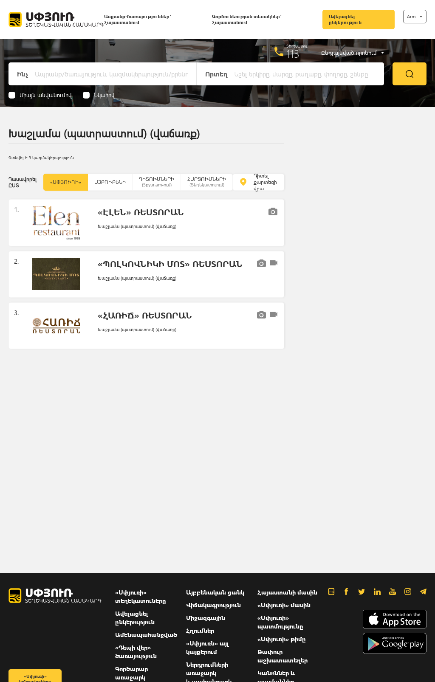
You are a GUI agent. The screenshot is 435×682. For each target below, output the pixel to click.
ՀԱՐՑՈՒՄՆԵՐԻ (206, 181)
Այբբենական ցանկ (215, 592)
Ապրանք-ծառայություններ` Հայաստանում (137, 19)
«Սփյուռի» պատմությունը (280, 622)
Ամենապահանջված (146, 635)
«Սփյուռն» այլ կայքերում (207, 647)
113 (292, 53)
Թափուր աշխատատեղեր (282, 656)
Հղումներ (200, 630)
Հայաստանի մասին (287, 592)
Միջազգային (205, 618)
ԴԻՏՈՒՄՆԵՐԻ (156, 181)
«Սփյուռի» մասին (284, 605)
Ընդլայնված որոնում (349, 52)
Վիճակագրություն (213, 605)
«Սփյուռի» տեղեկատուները (140, 596)
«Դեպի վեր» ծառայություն (136, 651)
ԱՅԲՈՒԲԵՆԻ (110, 182)
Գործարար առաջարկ (131, 673)
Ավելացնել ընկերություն (345, 19)
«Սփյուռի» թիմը (281, 639)
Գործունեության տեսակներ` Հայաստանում (246, 19)
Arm (411, 16)
